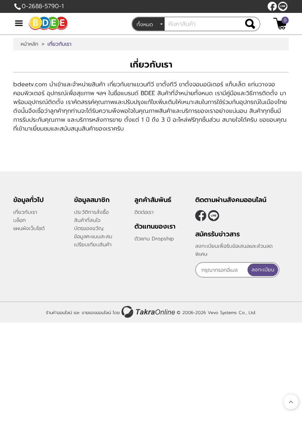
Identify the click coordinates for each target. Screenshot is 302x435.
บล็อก (19, 220)
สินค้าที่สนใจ (87, 220)
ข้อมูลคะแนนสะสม (93, 236)
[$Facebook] (272, 6)
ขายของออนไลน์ (96, 312)
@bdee (283, 6)
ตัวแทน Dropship (154, 239)
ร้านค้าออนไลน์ (59, 312)
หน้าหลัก (29, 44)
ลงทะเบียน (263, 270)
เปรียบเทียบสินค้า (93, 244)
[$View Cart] (280, 23)
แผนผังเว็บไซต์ (29, 228)
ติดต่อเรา (144, 212)
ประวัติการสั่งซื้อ (91, 212)
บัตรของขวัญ (88, 228)
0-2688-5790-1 (43, 6)
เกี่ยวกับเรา (25, 212)
